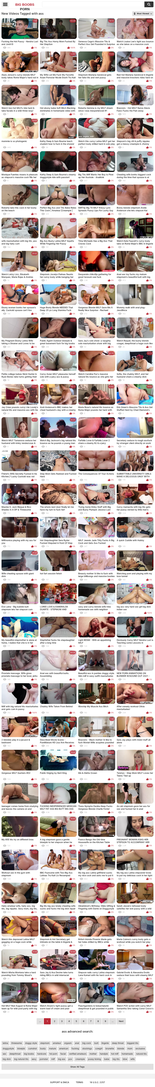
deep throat (118, 1043)
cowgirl (98, 1048)
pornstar (44, 1059)
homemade (127, 1053)
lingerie (105, 1043)
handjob (104, 1053)
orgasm (68, 1043)
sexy (34, 1059)
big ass (61, 1059)
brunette (110, 1048)
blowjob (21, 1048)
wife (132, 1059)
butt (96, 1043)
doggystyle (8, 1048)
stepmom (44, 1043)
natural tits (141, 1053)
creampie (80, 1059)
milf (53, 1059)
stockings (87, 1048)
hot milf (114, 1053)
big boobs (29, 1053)
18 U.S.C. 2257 (97, 1082)
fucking (75, 1048)
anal (77, 1043)
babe (106, 1059)
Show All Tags (77, 1066)
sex (4, 1053)
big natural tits (21, 1059)
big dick (7, 1059)
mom (129, 1048)
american (63, 1048)
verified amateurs (77, 1053)
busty (43, 1048)
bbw (125, 1059)
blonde (120, 1048)
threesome (16, 1043)
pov (70, 1059)
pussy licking (94, 1059)
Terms (79, 1082)
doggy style (31, 1043)
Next (121, 1021)
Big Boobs (24, 5)
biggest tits (132, 1043)
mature (52, 1048)
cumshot (32, 1048)
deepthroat (15, 1053)
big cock (86, 1043)
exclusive (140, 1048)
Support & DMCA (59, 1082)
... (113, 1021)
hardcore (41, 1053)
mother (93, 1053)
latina (5, 1043)
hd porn (53, 1053)
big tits (116, 1059)
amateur (57, 1043)
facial (63, 1053)
